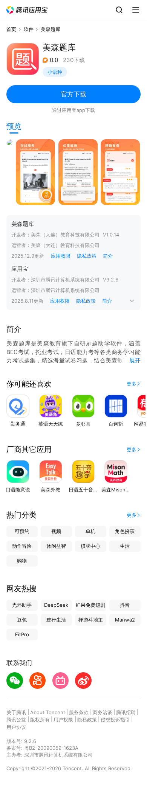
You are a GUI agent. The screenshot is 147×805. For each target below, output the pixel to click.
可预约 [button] (22, 531)
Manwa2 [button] (125, 620)
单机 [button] (90, 531)
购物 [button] (22, 561)
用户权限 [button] (63, 719)
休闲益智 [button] (56, 546)
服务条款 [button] (79, 712)
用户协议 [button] (16, 727)
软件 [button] (29, 29)
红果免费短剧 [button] (90, 605)
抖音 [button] (125, 605)
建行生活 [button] (56, 620)
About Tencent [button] (47, 712)
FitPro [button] (22, 634)
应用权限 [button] (60, 256)
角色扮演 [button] (125, 531)
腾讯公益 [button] (16, 719)
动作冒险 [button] (22, 546)
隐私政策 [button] (86, 256)
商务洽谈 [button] (102, 712)
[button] (27, 10)
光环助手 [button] (22, 605)
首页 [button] (11, 29)
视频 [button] (56, 531)
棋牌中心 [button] (90, 546)
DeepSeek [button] (56, 605)
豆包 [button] (22, 620)
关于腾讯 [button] (16, 712)
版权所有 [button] (40, 719)
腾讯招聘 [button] (126, 712)
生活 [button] (125, 546)
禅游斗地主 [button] (90, 620)
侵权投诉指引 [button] (115, 719)
